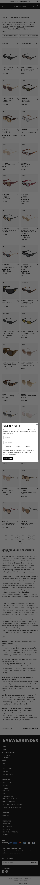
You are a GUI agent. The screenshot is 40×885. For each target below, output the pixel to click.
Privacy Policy (12, 454)
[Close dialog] (37, 424)
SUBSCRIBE (8, 458)
